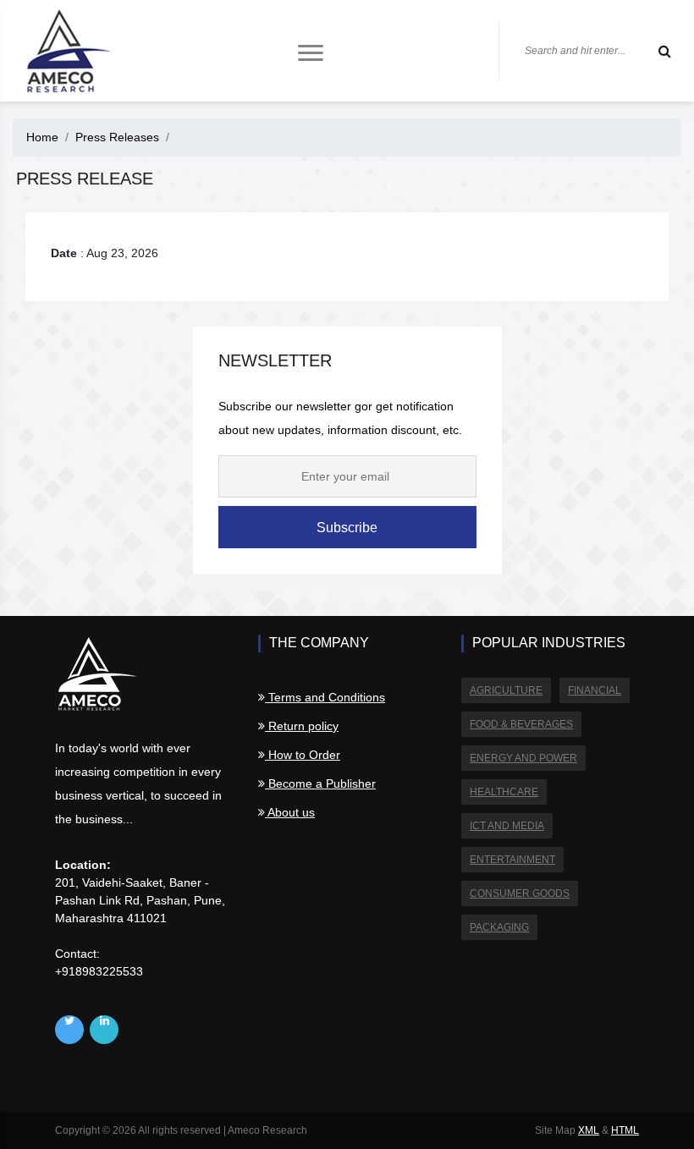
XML (588, 1130)
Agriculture (506, 690)
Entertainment (512, 860)
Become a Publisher (320, 783)
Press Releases (117, 137)
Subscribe (347, 527)
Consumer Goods (520, 893)
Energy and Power (523, 758)
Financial (594, 690)
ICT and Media (507, 826)
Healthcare (504, 792)
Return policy (302, 726)
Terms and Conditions (325, 697)
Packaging (499, 927)
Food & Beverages (521, 724)
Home (42, 137)
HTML (625, 1130)
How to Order (302, 754)
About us (290, 812)
